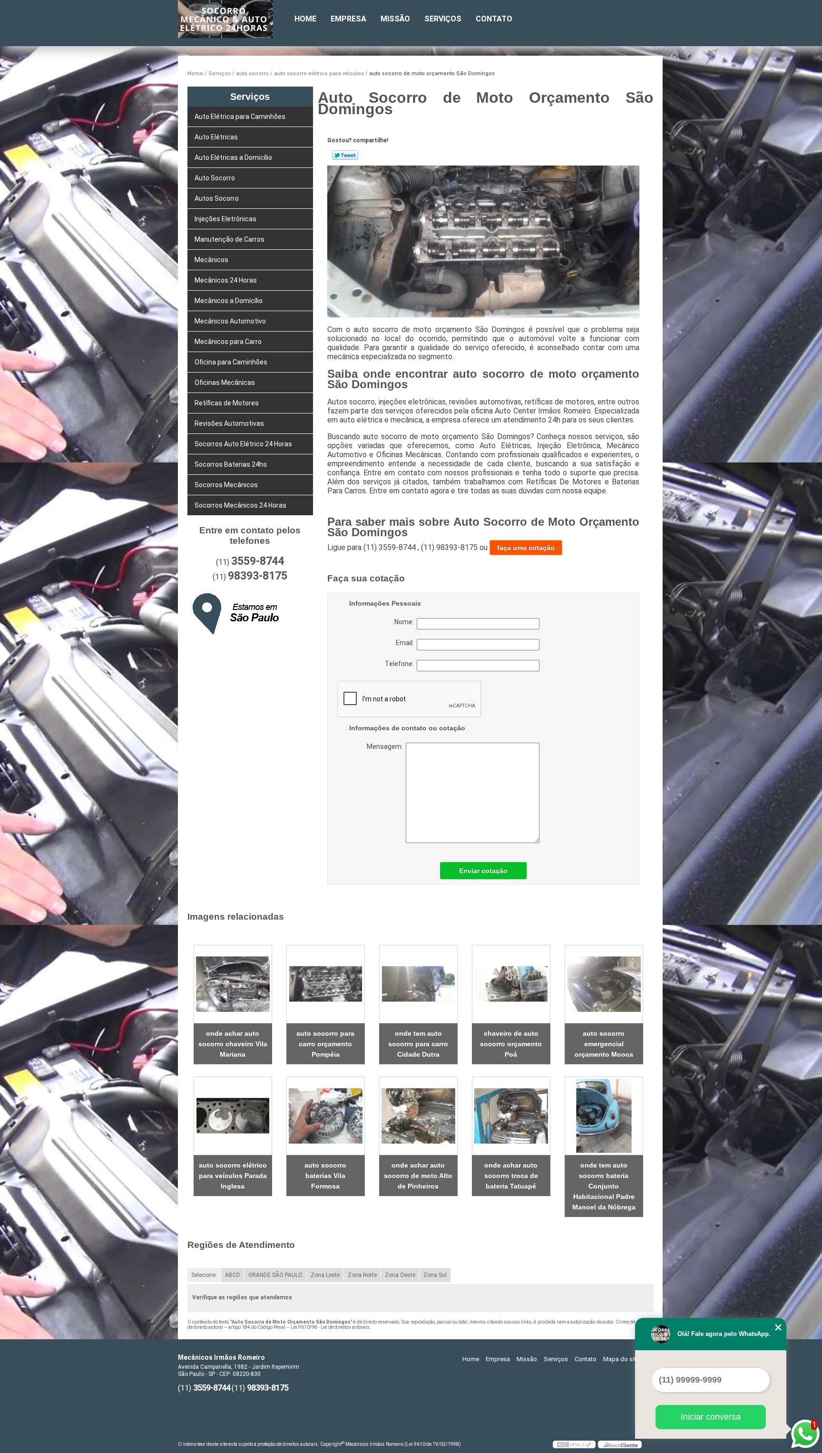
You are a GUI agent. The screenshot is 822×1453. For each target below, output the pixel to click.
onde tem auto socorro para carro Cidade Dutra (418, 1044)
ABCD (232, 1275)
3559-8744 (257, 561)
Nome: (405, 622)
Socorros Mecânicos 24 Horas (240, 505)
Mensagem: (425, 793)
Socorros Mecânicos (226, 485)
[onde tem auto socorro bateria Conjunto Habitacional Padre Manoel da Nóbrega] (604, 1116)
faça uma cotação (526, 547)
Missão (395, 18)
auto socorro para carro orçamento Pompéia (325, 1044)
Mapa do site (621, 1359)
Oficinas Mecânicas (225, 382)
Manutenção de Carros (229, 239)
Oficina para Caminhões (231, 362)
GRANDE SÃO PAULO (275, 1275)
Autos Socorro (217, 198)
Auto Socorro (215, 178)
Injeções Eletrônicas (225, 219)
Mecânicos (211, 260)
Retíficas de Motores (227, 403)
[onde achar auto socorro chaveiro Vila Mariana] (233, 984)
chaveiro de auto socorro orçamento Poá (511, 1044)
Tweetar (345, 155)
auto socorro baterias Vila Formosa (325, 1175)
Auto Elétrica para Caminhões (240, 116)
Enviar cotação (483, 870)
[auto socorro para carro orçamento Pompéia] (325, 984)
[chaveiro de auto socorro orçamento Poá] (511, 984)
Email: (406, 643)
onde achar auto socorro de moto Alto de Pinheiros (418, 1175)
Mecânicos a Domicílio (229, 300)
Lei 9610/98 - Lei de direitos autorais (330, 1327)
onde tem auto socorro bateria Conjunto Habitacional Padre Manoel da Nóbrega (604, 1186)
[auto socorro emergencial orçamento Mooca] (604, 984)
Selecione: (204, 1275)
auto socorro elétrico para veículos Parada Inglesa (233, 1175)
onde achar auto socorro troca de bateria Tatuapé (511, 1175)
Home (305, 18)
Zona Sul (435, 1275)
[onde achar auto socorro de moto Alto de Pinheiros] (418, 1116)
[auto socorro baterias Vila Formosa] (325, 1116)
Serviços (442, 18)
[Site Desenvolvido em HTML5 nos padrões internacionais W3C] (574, 1444)
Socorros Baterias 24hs (231, 464)
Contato (494, 18)
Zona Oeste (400, 1275)
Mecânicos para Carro (228, 341)
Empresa (348, 18)
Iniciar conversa (711, 1417)
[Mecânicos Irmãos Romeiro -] (232, 19)
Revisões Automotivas (229, 423)
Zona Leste (325, 1275)
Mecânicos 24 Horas (226, 280)
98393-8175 (257, 575)
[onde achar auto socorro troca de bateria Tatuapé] (511, 1116)
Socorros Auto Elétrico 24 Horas (243, 444)
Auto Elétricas (216, 137)
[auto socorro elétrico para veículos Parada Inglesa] (233, 1116)
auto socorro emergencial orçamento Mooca (604, 1044)
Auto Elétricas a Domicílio (233, 157)
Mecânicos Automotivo (230, 321)
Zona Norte (362, 1275)
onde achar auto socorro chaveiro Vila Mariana (232, 1044)
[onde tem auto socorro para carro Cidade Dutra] (418, 984)
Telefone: (401, 664)
